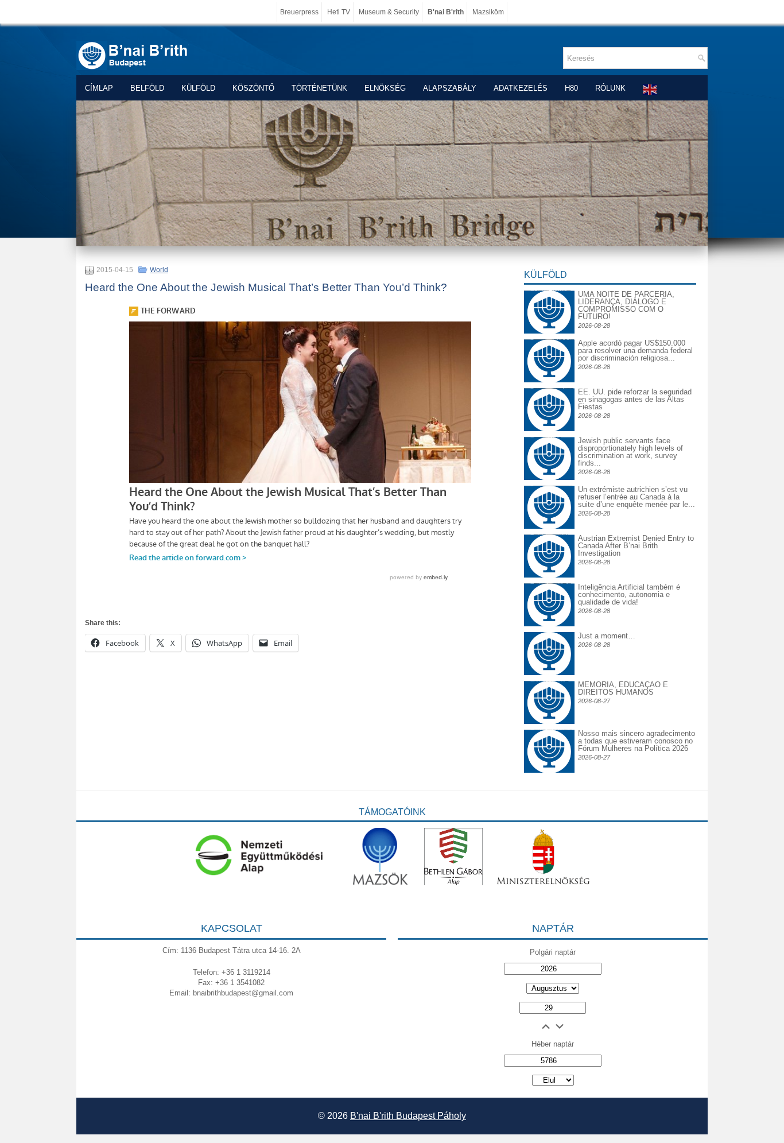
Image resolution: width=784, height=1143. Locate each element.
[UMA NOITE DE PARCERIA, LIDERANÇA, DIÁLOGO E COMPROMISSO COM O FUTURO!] (549, 299)
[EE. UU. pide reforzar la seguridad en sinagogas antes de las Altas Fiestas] (549, 387)
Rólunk (610, 88)
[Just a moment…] (549, 672)
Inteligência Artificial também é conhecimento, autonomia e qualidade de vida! (629, 594)
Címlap (99, 88)
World (159, 270)
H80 (571, 88)
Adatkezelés (521, 88)
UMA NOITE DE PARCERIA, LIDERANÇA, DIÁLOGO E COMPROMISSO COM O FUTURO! (626, 305)
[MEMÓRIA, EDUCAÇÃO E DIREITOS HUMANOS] (549, 689)
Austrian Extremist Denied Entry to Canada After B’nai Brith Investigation (636, 545)
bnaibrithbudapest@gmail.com (243, 993)
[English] (650, 89)
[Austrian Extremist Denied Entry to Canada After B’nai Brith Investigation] (549, 543)
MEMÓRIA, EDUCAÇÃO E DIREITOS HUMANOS (623, 688)
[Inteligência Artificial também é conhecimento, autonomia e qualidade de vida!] (549, 592)
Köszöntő (253, 88)
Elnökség (385, 88)
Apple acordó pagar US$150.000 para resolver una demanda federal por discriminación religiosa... (635, 350)
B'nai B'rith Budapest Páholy (408, 1116)
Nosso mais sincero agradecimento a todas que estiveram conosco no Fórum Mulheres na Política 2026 (636, 741)
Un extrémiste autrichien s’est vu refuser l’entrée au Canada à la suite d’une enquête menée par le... (636, 497)
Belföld (147, 88)
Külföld (198, 88)
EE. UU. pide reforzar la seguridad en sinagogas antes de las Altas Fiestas (635, 399)
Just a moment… (606, 635)
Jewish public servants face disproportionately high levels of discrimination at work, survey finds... (630, 451)
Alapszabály (449, 88)
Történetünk (319, 88)
